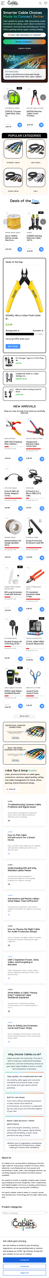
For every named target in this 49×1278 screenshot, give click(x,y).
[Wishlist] (45, 3)
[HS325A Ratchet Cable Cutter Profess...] (35, 97)
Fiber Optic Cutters (33, 688)
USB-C (36, 191)
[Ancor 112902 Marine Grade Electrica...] (13, 222)
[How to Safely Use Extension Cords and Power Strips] (24, 1032)
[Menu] (3, 3)
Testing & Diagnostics (34, 638)
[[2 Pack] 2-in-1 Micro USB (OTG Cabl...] (35, 477)
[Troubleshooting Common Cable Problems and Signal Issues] (24, 811)
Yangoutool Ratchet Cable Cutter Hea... (32, 444)
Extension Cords (32, 537)
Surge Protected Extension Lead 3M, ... (35, 542)
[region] (24, 1257)
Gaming (29, 232)
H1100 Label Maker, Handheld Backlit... (13, 692)
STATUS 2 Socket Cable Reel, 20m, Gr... (13, 113)
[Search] (40, 3)
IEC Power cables (11, 638)
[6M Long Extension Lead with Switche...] (14, 576)
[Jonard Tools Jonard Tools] (35, 677)
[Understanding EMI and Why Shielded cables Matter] (24, 874)
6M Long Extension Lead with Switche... (14, 593)
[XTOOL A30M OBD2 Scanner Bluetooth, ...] (35, 627)
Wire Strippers (10, 438)
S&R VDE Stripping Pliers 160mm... (13, 443)
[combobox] (24, 1213)
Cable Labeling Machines (13, 688)
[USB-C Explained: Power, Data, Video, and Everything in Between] (24, 967)
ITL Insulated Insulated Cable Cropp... (33, 594)
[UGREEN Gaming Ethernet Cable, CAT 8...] (35, 222)
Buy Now (19, 125)
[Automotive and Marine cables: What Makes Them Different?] (24, 905)
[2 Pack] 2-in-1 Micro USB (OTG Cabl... (33, 493)
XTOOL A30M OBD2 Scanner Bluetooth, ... (35, 643)
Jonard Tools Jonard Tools (32, 692)
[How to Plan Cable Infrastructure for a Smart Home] (24, 843)
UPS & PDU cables (11, 488)
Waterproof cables (12, 108)
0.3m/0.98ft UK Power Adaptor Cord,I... (12, 493)
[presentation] (6, 97)
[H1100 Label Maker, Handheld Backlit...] (14, 677)
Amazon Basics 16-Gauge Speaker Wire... (13, 542)
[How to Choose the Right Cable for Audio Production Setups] (24, 936)
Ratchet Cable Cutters (35, 108)
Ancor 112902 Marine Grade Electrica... (11, 238)
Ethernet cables (13, 162)
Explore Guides (24, 48)
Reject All (25, 1273)
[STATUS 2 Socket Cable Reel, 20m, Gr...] (13, 97)
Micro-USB (30, 488)
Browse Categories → (25, 42)
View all (13, 789)
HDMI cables (35, 162)
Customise (24, 1266)
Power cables (13, 191)
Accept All (24, 1260)
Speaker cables (10, 537)
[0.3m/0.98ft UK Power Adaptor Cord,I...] (14, 477)
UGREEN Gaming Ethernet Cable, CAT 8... (34, 238)
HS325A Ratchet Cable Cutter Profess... (34, 113)
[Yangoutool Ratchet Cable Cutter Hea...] (35, 428)
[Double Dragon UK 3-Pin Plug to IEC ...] (14, 627)
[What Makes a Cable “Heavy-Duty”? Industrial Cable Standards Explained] (24, 1000)
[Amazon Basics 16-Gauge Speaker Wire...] (14, 527)
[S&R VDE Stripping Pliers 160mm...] (14, 428)
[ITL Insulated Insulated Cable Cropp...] (35, 576)
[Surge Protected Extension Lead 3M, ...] (35, 527)
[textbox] (24, 1213)
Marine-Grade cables (12, 232)
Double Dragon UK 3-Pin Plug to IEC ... (13, 642)
